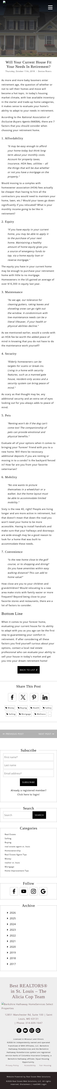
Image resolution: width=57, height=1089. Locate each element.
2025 (13, 918)
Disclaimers (25, 1084)
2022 (13, 935)
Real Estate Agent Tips (16, 854)
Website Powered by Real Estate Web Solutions (28, 1076)
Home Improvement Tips (17, 870)
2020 (13, 946)
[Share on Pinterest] (34, 697)
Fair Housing (45, 1065)
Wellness (41, 714)
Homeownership (13, 850)
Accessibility (30, 1065)
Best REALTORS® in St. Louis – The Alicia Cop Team (28, 991)
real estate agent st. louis (17, 846)
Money (10, 708)
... (50, 714)
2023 (13, 929)
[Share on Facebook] (12, 697)
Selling (12, 714)
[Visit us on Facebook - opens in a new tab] (14, 891)
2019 (13, 952)
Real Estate (10, 834)
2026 (13, 912)
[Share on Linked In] (45, 697)
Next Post (45, 733)
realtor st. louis (12, 862)
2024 (13, 924)
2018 (13, 958)
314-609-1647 (34, 1022)
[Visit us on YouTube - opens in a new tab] (24, 891)
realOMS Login (40, 1084)
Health (35, 708)
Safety (48, 708)
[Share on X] (23, 697)
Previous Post (14, 733)
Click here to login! (28, 794)
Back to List (28, 669)
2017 (13, 964)
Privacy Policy (12, 1065)
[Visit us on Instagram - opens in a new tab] (33, 891)
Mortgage (26, 714)
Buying (23, 708)
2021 (13, 941)
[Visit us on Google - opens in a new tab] (43, 891)
